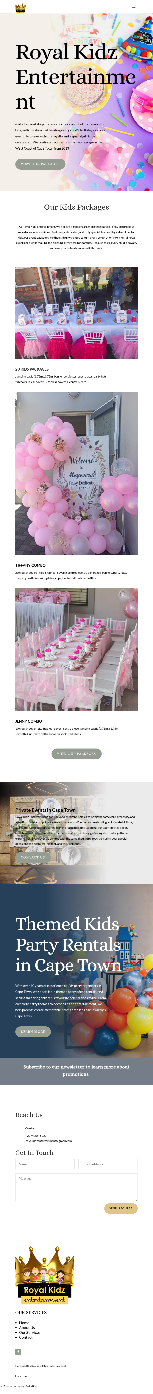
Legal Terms (22, 1376)
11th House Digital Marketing (19, 1386)
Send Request (121, 1208)
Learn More (33, 1031)
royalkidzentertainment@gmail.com (49, 1141)
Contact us (33, 857)
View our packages (40, 164)
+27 (36, 1135)
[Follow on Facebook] (18, 1352)
